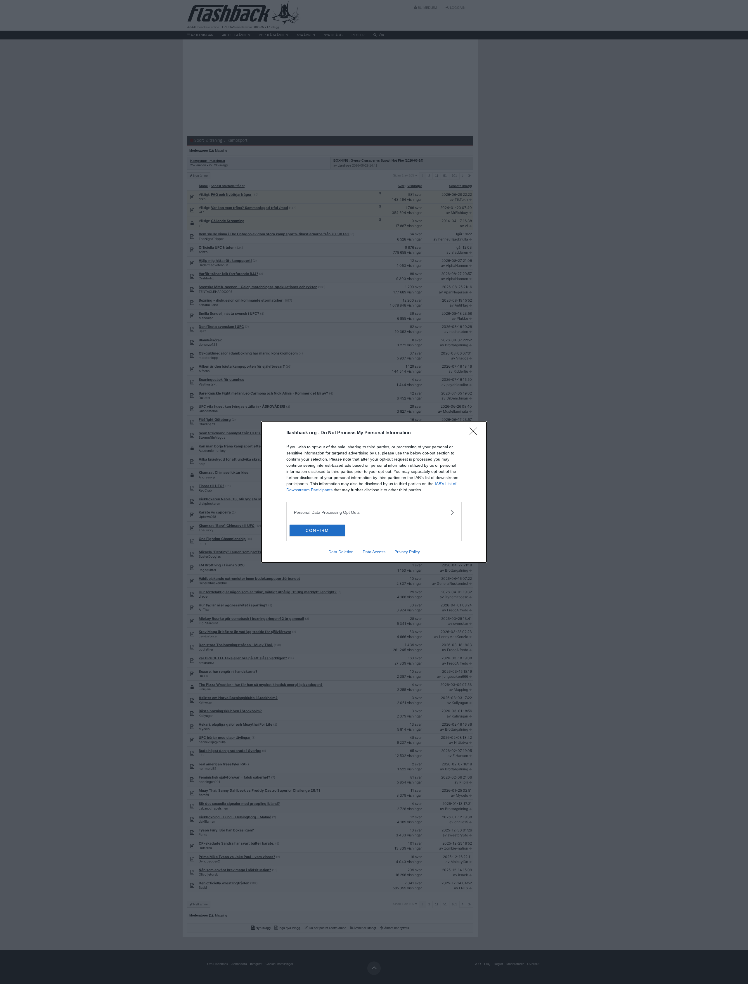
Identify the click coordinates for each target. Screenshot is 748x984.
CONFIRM (317, 530)
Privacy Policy (407, 551)
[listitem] (374, 512)
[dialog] (374, 492)
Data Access (374, 551)
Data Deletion (341, 551)
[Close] (475, 433)
